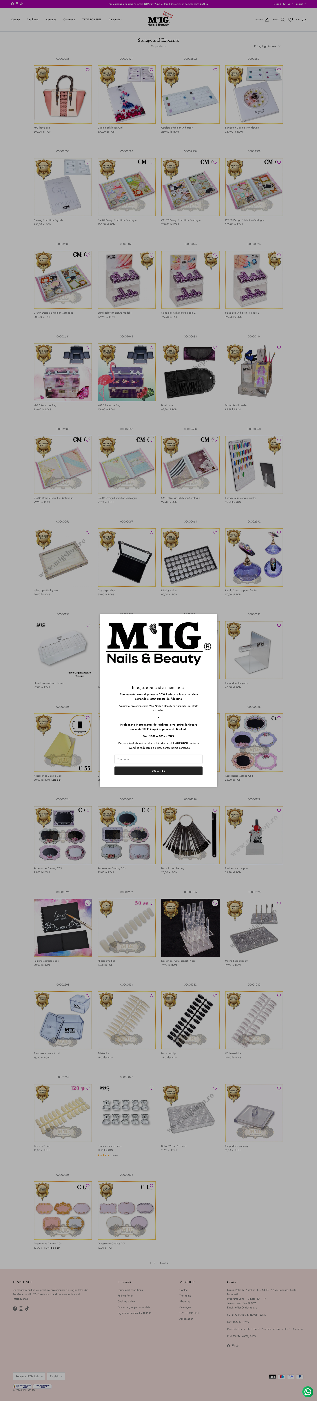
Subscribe (158, 771)
